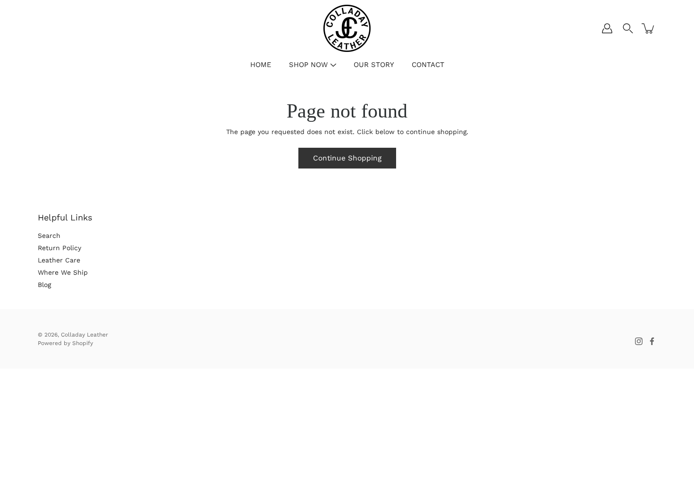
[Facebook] (652, 341)
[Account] (607, 28)
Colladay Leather (84, 334)
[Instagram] (639, 341)
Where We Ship (63, 272)
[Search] (627, 28)
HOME (260, 64)
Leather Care (59, 260)
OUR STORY (374, 64)
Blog (44, 284)
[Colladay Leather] (347, 28)
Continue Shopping (347, 158)
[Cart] (648, 28)
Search (49, 235)
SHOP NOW (308, 64)
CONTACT (428, 64)
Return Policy (59, 248)
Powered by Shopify (65, 343)
